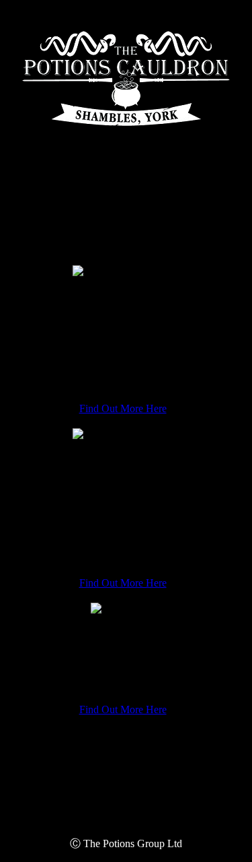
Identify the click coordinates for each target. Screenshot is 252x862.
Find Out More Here (123, 408)
